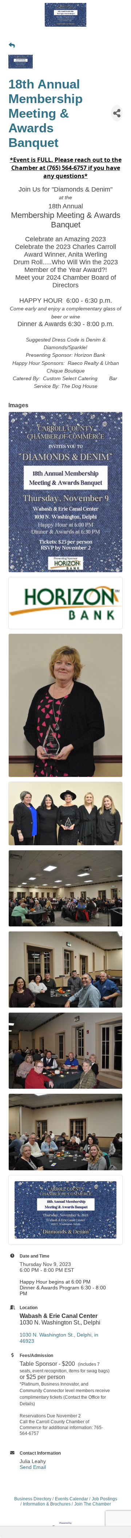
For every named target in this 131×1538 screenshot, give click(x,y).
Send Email (33, 1467)
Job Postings (104, 1498)
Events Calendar (71, 1498)
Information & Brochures (47, 1504)
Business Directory (32, 1498)
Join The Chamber (92, 1504)
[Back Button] (12, 45)
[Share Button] (117, 113)
